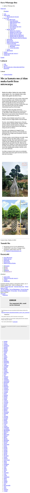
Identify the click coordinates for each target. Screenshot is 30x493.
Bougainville (10, 40)
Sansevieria (9, 39)
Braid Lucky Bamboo (15, 31)
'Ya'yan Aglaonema (22, 290)
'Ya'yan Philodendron (14, 289)
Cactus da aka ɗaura (15, 45)
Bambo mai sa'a (10, 29)
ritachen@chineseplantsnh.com (13, 251)
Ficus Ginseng (13, 25)
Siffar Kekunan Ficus (15, 22)
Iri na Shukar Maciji (5, 290)
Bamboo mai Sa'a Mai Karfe (17, 35)
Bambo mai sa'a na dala (15, 33)
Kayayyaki (6, 18)
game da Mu (7, 15)
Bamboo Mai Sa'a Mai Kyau (17, 36)
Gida (5, 14)
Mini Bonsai (10, 50)
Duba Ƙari (3, 8)
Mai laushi (12, 46)
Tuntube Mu (7, 55)
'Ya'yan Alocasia (24, 289)
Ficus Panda (13, 28)
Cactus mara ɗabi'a (14, 47)
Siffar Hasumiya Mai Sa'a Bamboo (18, 38)
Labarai (5, 52)
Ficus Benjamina (14, 21)
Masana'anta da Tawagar (13, 16)
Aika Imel (3, 293)
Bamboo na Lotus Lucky (16, 32)
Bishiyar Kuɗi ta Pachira (13, 42)
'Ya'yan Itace (14, 290)
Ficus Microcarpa (11, 19)
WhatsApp (5, 295)
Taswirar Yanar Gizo (19, 286)
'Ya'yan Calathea (5, 289)
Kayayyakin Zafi (9, 286)
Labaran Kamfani (8, 74)
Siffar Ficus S (13, 23)
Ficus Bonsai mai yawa (15, 26)
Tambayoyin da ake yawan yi (11, 53)
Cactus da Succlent (11, 43)
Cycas (8, 49)
